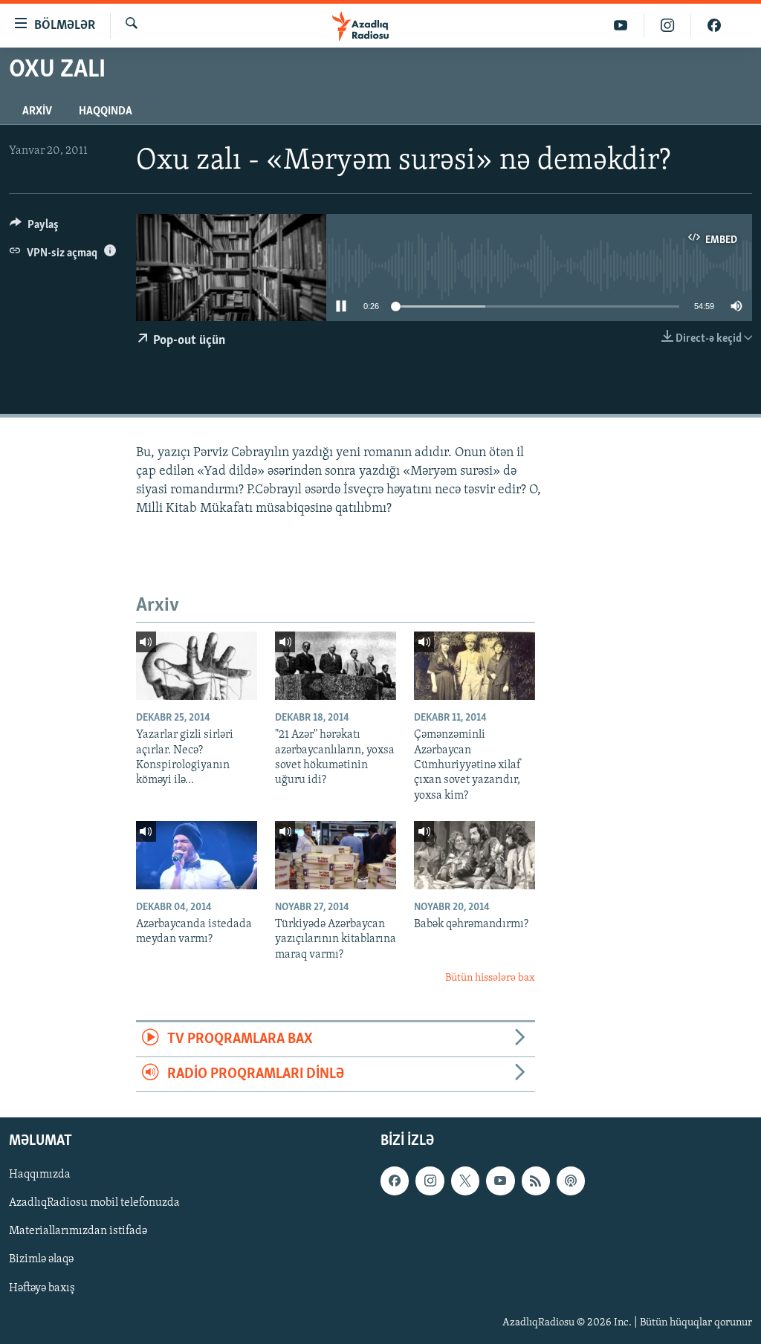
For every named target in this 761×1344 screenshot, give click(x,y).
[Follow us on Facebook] (394, 1181)
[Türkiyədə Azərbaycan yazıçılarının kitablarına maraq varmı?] (335, 855)
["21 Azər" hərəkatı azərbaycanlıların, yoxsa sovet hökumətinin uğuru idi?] (335, 666)
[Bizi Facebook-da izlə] (714, 25)
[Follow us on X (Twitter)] (465, 1181)
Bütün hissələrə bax (490, 978)
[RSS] (536, 1181)
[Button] (34, 228)
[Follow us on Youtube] (500, 1181)
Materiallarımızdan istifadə (78, 1232)
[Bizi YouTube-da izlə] (621, 25)
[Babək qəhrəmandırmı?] (474, 855)
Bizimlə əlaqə (41, 1260)
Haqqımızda (40, 1175)
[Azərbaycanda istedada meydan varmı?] (196, 855)
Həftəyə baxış (42, 1288)
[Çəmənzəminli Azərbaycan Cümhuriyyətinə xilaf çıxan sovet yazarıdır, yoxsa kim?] (474, 666)
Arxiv (37, 111)
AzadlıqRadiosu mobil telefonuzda (94, 1204)
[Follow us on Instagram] (429, 1181)
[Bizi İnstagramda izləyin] (667, 25)
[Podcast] (571, 1181)
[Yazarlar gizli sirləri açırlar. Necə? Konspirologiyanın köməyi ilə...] (196, 666)
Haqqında (105, 111)
